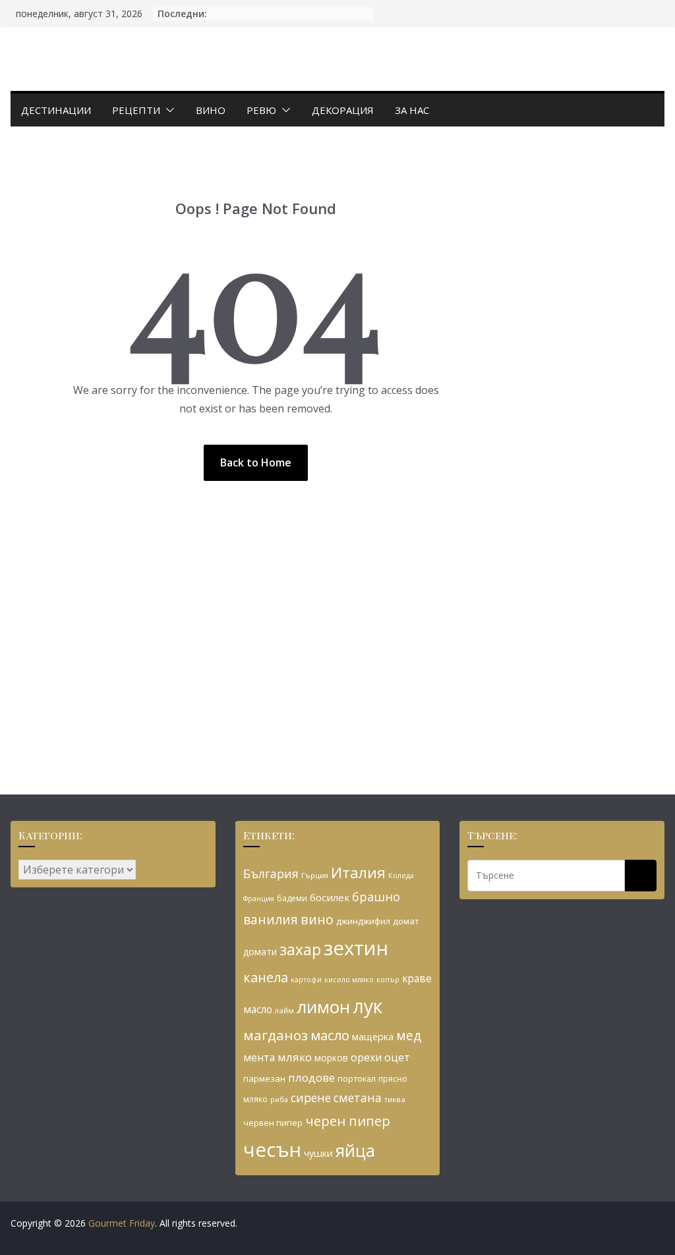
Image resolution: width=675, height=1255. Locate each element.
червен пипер (273, 1123)
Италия (358, 872)
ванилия (270, 919)
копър (387, 979)
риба (279, 1099)
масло (329, 1035)
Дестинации (56, 110)
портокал (357, 1078)
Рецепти (136, 110)
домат (406, 921)
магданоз (275, 1035)
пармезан (264, 1078)
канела (265, 977)
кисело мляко (349, 979)
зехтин (356, 948)
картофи (306, 979)
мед (408, 1035)
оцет (397, 1057)
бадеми (292, 898)
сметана (358, 1097)
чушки (318, 1153)
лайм (284, 1010)
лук (367, 1005)
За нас (412, 110)
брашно (376, 897)
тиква (394, 1099)
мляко (295, 1057)
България (271, 873)
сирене (311, 1097)
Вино (210, 110)
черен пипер (347, 1120)
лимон (323, 1006)
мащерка (373, 1036)
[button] (167, 110)
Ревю (261, 110)
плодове (311, 1077)
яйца (355, 1150)
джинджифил (363, 921)
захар (300, 949)
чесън (272, 1149)
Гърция (314, 875)
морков (331, 1057)
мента (259, 1057)
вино (317, 919)
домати (260, 951)
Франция (258, 898)
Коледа (401, 875)
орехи (366, 1057)
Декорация (343, 110)
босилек (329, 897)
